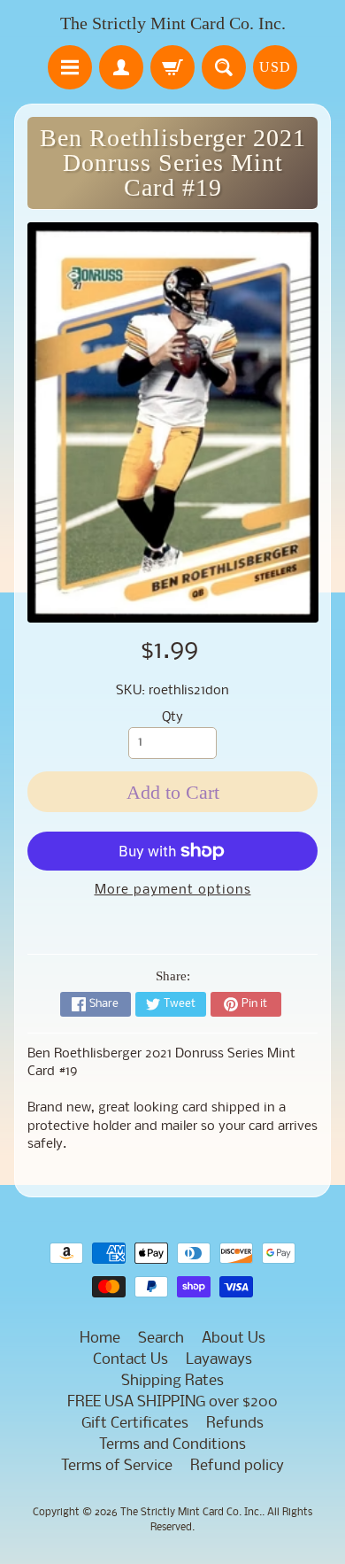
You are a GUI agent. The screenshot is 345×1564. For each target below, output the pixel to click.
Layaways (219, 1359)
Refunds (235, 1423)
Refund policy (237, 1466)
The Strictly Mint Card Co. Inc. (173, 23)
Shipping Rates (172, 1381)
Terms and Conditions (172, 1444)
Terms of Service (116, 1466)
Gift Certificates (134, 1423)
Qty (172, 717)
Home (100, 1338)
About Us (233, 1338)
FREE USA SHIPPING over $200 (172, 1402)
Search (161, 1338)
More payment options (173, 890)
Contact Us (130, 1359)
